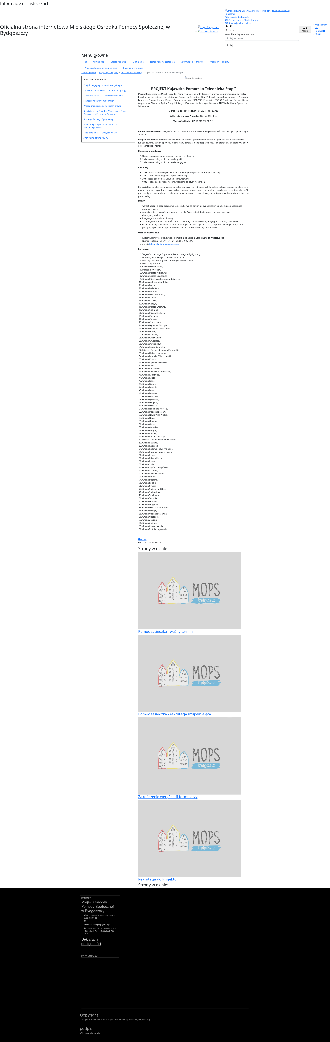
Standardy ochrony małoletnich (99, 100)
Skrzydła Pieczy (109, 132)
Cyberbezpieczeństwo (94, 90)
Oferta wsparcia (118, 61)
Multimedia (138, 61)
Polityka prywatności (133, 68)
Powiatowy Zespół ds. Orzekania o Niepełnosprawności (100, 126)
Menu (305, 30)
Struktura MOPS (92, 95)
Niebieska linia (91, 132)
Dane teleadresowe (113, 95)
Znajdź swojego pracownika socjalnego (103, 85)
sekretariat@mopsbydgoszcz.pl (97, 924)
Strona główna (88, 72)
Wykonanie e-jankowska (90, 1033)
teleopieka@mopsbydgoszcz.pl (164, 244)
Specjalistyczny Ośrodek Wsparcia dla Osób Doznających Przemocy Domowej (105, 113)
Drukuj (143, 539)
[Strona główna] (85, 62)
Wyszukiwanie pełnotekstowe (239, 34)
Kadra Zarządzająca (118, 90)
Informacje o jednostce (192, 61)
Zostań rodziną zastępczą (162, 61)
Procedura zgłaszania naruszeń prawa (102, 105)
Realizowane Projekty (131, 72)
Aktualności (98, 61)
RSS (317, 34)
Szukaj (230, 45)
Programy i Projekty (219, 61)
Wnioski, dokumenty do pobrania (101, 68)
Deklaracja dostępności (91, 941)
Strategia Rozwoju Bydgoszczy (98, 119)
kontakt (319, 30)
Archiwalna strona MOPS (96, 137)
